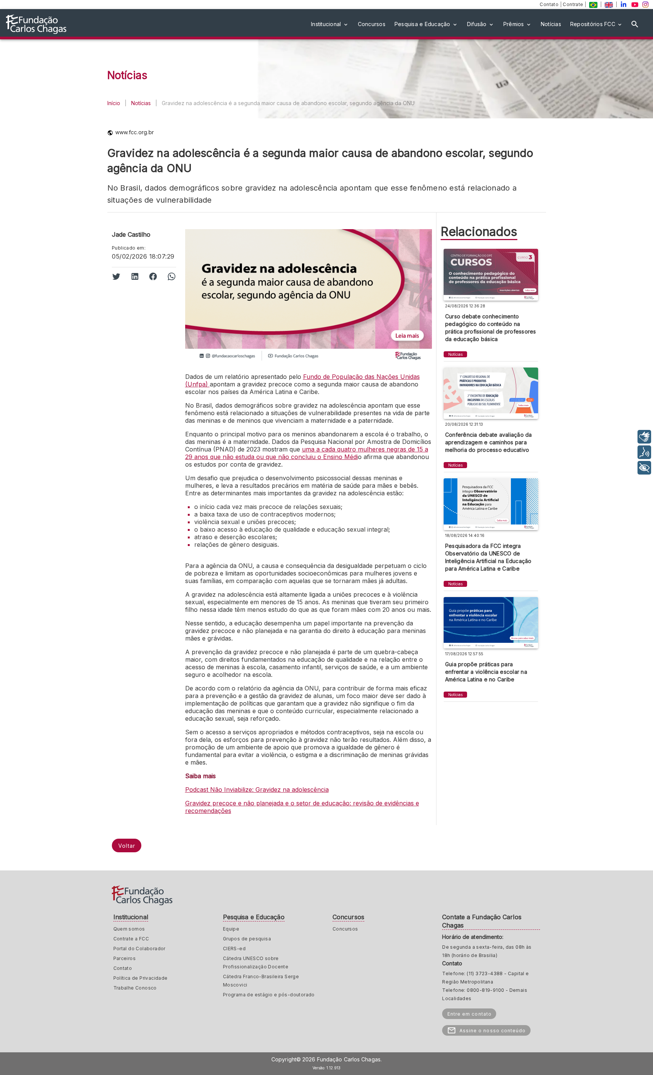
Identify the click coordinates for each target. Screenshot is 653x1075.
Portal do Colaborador (139, 948)
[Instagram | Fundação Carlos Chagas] (645, 4)
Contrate (574, 4)
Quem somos (129, 929)
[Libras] (644, 437)
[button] (330, 24)
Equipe (231, 929)
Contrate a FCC (131, 939)
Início (113, 103)
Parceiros (124, 958)
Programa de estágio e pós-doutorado (269, 994)
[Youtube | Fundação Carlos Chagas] (635, 4)
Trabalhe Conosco (135, 988)
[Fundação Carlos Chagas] (593, 4)
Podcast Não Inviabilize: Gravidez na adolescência (257, 789)
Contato (550, 4)
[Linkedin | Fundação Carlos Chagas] (623, 4)
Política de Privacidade (140, 978)
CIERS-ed (234, 948)
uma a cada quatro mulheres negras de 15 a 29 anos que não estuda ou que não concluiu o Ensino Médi (306, 453)
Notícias (141, 103)
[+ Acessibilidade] (644, 468)
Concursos (345, 929)
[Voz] (644, 452)
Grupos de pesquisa (247, 939)
